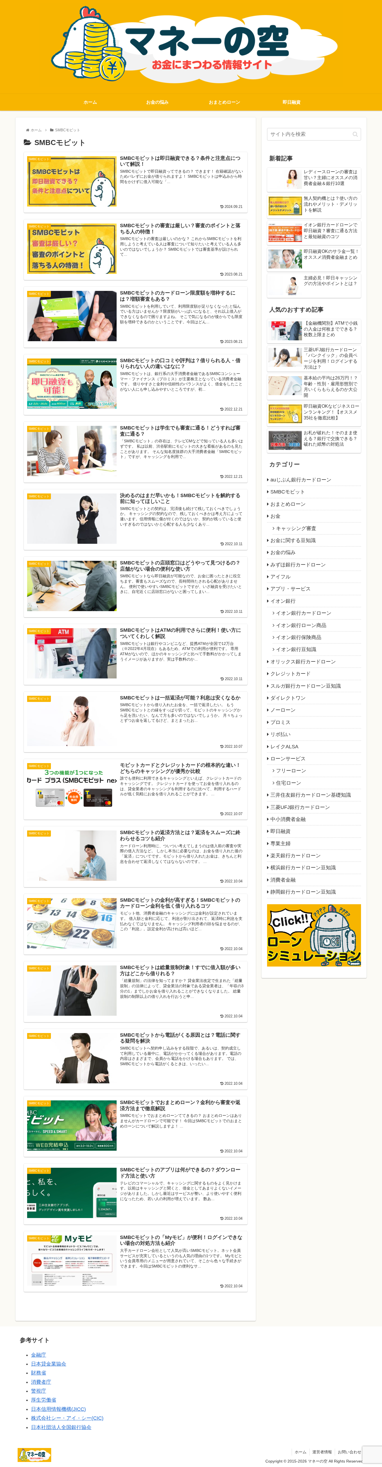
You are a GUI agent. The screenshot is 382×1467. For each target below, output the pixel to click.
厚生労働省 (43, 1400)
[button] (355, 134)
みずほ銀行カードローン (298, 565)
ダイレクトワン (288, 698)
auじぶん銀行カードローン (300, 480)
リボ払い (280, 734)
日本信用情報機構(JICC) (58, 1409)
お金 (275, 516)
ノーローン (283, 710)
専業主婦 (280, 843)
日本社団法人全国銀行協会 (61, 1427)
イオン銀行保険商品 (298, 637)
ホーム (300, 1452)
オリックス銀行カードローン (303, 661)
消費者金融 (283, 880)
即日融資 (280, 831)
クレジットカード (290, 673)
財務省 (38, 1373)
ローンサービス (288, 758)
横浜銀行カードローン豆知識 (303, 867)
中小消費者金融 (288, 819)
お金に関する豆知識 (293, 540)
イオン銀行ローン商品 (301, 625)
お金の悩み (283, 552)
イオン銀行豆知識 (296, 649)
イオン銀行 (283, 601)
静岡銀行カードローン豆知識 (303, 892)
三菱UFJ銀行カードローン (300, 807)
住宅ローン (288, 783)
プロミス (280, 722)
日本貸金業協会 (48, 1364)
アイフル (280, 577)
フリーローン (291, 770)
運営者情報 (322, 1452)
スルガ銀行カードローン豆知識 (305, 686)
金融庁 (38, 1355)
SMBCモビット (287, 492)
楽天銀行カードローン (295, 855)
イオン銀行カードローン (303, 613)
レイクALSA (284, 746)
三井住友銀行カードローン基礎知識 (310, 795)
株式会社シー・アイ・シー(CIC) (67, 1418)
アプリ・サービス (290, 589)
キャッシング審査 (296, 528)
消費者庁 (41, 1382)
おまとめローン (288, 504)
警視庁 (38, 1391)
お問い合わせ (349, 1452)
